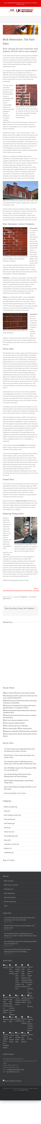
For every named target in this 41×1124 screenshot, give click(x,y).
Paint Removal (8, 889)
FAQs (5, 906)
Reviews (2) (7, 848)
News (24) (7, 840)
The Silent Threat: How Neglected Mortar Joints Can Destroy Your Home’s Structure (19, 919)
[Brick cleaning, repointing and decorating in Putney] (20, 706)
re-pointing (20, 445)
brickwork (8, 598)
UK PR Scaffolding (10, 901)
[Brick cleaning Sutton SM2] (25, 728)
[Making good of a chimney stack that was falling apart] (28, 731)
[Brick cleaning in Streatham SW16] (20, 711)
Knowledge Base (23, 597)
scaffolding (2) (8, 852)
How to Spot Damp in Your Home (15, 793)
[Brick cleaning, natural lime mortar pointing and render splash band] (20, 696)
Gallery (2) (7, 827)
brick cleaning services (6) (12, 815)
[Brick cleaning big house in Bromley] (15, 725)
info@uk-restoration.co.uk (15, 1069)
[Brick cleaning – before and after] (10, 728)
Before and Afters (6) (10, 807)
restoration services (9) (11, 844)
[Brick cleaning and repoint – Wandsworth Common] (20, 734)
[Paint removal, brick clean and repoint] (20, 716)
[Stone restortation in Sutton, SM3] (18, 1037)
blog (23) (7, 811)
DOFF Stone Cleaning (11, 885)
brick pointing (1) (9, 819)
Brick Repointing (9, 893)
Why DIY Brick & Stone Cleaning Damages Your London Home (19, 927)
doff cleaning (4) (9, 823)
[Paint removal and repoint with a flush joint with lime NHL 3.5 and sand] (24, 693)
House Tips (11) (9, 832)
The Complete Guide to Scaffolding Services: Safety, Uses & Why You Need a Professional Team (20, 935)
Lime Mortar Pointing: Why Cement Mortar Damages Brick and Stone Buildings (17, 950)
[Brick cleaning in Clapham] (14, 723)
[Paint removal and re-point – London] (12, 1037)
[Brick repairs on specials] (6, 1040)
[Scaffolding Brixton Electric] (30, 1036)
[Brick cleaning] (8, 693)
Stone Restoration (10, 897)
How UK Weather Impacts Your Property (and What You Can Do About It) (20, 942)
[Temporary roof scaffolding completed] (11, 731)
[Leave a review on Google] (12, 1081)
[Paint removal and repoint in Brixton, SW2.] (24, 1037)
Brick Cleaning (8, 881)
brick (32, 597)
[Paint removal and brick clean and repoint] (20, 701)
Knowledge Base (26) (11, 836)
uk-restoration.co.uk (12, 1072)
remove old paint (21, 501)
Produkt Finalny (24, 1090)
